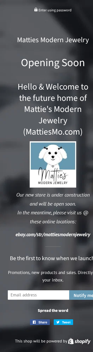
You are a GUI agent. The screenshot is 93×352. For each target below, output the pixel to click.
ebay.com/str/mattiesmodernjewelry (53, 234)
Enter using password (55, 10)
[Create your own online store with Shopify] (79, 341)
